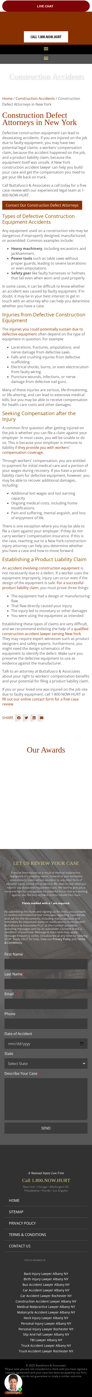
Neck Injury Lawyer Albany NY (46, 1318)
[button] (46, 48)
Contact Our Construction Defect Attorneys (42, 205)
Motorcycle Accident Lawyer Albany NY (46, 1312)
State (9, 1053)
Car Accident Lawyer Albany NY (46, 1290)
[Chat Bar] (46, 6)
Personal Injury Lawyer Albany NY (46, 1324)
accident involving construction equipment (44, 568)
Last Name (13, 974)
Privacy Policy (62, 939)
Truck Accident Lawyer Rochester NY (46, 1351)
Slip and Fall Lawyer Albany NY (46, 1334)
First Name (14, 954)
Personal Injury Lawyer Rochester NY (46, 1329)
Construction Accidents (35, 98)
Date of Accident (18, 1033)
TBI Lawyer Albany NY (46, 1340)
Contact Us (20, 1246)
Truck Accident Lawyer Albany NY (46, 1346)
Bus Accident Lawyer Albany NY (46, 1285)
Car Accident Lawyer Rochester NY (46, 1296)
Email (9, 993)
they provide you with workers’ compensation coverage (35, 450)
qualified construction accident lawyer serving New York (45, 631)
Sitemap (16, 1211)
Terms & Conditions (27, 1234)
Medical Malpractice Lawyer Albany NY (46, 1307)
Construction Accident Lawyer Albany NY (46, 1301)
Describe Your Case (21, 1073)
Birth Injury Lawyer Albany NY (46, 1279)
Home (7, 98)
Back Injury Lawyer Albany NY (46, 1274)
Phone (9, 1013)
